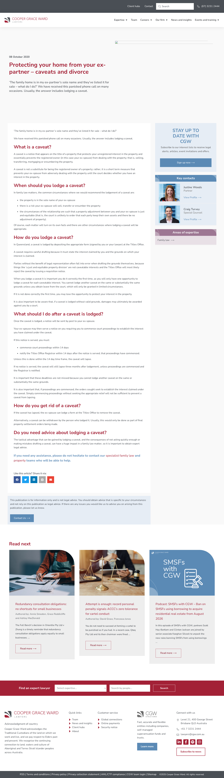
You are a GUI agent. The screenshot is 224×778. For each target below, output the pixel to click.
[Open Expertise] (126, 20)
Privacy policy (59, 774)
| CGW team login (135, 774)
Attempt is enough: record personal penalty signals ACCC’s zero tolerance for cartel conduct (111, 609)
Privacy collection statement (83, 774)
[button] (17, 479)
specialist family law (120, 456)
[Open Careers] (151, 20)
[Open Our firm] (166, 20)
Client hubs (133, 6)
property (20, 460)
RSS (22, 774)
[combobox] (175, 6)
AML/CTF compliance (113, 774)
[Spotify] (192, 742)
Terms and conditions (38, 774)
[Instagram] (199, 742)
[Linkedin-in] (179, 742)
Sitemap (151, 774)
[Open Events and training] (218, 20)
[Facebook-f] (186, 742)
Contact (149, 6)
